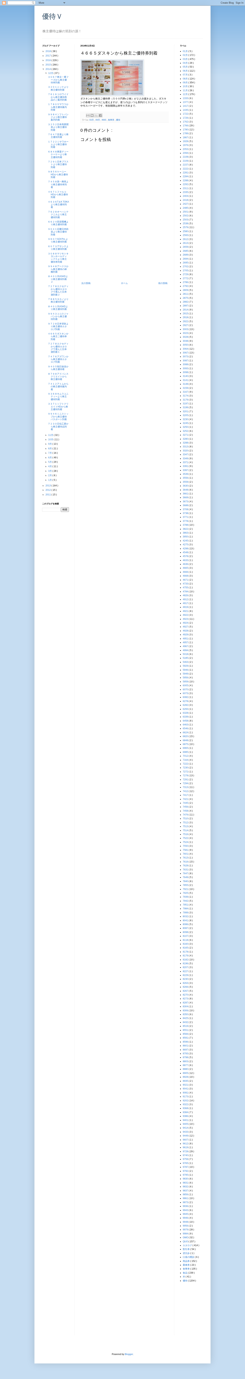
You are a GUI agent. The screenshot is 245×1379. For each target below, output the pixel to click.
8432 (186, 1022)
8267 (186, 991)
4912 (186, 599)
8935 (186, 1081)
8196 (186, 963)
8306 (186, 1010)
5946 (186, 670)
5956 (186, 677)
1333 (186, 98)
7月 (50, 453)
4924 (186, 623)
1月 (50, 480)
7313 (186, 787)
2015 (48, 64)
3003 (186, 329)
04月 (185, 63)
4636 (186, 564)
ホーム (124, 283)
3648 (186, 489)
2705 (186, 270)
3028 (186, 337)
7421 (186, 799)
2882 (186, 301)
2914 (186, 309)
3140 (186, 376)
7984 (186, 908)
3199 (186, 407)
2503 (186, 219)
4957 (186, 642)
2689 (186, 254)
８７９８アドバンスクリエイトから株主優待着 (58, 376)
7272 (186, 771)
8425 (186, 1018)
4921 (186, 611)
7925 (186, 893)
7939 (186, 897)
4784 (186, 591)
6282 (186, 705)
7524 (186, 842)
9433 (186, 1132)
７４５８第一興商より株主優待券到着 (58, 184)
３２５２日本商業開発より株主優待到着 (58, 127)
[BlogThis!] (92, 115)
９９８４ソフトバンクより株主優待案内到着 (58, 117)
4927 (186, 626)
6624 (186, 732)
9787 (186, 1167)
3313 (186, 446)
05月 (185, 66)
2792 (186, 286)
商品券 (186, 1261)
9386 (186, 1116)
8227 (186, 971)
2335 (186, 192)
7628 (186, 865)
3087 (186, 360)
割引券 (186, 1249)
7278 (186, 775)
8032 (186, 916)
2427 (186, 204)
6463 (186, 724)
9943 (186, 1210)
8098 (186, 932)
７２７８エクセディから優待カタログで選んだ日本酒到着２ (58, 290)
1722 (186, 114)
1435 (186, 110)
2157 (186, 164)
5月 (50, 462)
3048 (186, 341)
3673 (186, 501)
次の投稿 (86, 283)
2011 (48, 494)
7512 (186, 822)
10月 (51, 439)
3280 (186, 439)
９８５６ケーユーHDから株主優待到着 (58, 174)
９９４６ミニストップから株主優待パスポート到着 (58, 416)
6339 (186, 716)
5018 (186, 654)
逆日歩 (186, 1253)
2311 (186, 188)
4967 (186, 646)
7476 (186, 814)
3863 (186, 532)
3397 (186, 470)
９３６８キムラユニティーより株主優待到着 (58, 396)
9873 (186, 1202)
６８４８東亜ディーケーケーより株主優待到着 (58, 154)
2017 (48, 55)
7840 (186, 881)
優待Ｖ (52, 16)
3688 (186, 505)
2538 (186, 223)
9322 (186, 1104)
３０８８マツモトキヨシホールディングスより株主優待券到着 (58, 257)
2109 (186, 161)
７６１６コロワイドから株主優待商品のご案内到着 (58, 97)
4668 (186, 575)
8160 (186, 944)
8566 (186, 1034)
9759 (186, 1159)
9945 (186, 1214)
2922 (186, 321)
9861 (186, 1198)
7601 (186, 854)
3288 (186, 442)
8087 (186, 928)
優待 (118, 120)
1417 (186, 106)
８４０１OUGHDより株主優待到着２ (58, 279)
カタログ (188, 1245)
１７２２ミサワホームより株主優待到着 (58, 144)
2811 (186, 294)
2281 (186, 172)
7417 (186, 795)
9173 (186, 1096)
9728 (186, 1151)
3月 (50, 471)
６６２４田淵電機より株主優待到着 (58, 223)
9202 (186, 1100)
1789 (186, 133)
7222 (186, 763)
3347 (186, 454)
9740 (186, 1155)
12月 (51, 73)
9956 (186, 1225)
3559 (186, 482)
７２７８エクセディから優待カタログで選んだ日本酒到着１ (58, 347)
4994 (186, 650)
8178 (186, 951)
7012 (186, 756)
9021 (186, 1085)
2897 (186, 305)
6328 (186, 713)
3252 (186, 431)
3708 (186, 509)
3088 (186, 364)
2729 (186, 274)
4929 (186, 634)
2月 (50, 475)
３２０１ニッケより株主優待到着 (58, 88)
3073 (186, 356)
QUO (186, 1241)
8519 (186, 1026)
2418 (186, 200)
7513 (186, 826)
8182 (186, 959)
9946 (186, 1218)
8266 (186, 987)
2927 (186, 325)
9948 (186, 1222)
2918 (186, 317)
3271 (186, 435)
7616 (186, 861)
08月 (185, 78)
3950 (186, 536)
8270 (186, 994)
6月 (50, 457)
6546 (186, 728)
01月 (185, 51)
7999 (186, 912)
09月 (98, 120)
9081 (186, 1092)
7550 (186, 846)
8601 (186, 1045)
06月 (185, 71)
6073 (186, 693)
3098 (186, 372)
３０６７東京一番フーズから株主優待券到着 (58, 80)
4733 (186, 583)
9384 (186, 1112)
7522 (186, 838)
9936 (186, 1206)
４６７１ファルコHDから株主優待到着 (58, 194)
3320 (186, 450)
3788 (186, 525)
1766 (186, 125)
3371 (186, 462)
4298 (186, 548)
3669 (186, 497)
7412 (186, 791)
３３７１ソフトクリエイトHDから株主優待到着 (58, 406)
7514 (186, 830)
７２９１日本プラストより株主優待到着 (58, 164)
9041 (186, 1088)
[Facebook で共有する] (100, 115)
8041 (186, 920)
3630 (186, 485)
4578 (186, 556)
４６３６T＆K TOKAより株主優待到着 (58, 204)
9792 (186, 1171)
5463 (186, 662)
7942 (186, 901)
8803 (186, 1061)
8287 (186, 1002)
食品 (185, 1272)
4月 (50, 466)
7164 (186, 760)
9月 (50, 444)
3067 (186, 352)
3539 (186, 474)
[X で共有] (96, 115)
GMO (186, 1237)
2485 (186, 208)
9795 (186, 1175)
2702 (186, 266)
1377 (186, 102)
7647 (186, 873)
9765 (186, 1163)
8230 (186, 979)
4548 (186, 552)
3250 (186, 427)
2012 (48, 490)
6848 (186, 740)
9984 (186, 1233)
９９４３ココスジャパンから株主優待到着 (58, 316)
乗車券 (186, 1265)
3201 (186, 411)
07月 (185, 74)
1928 (186, 141)
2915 (186, 313)
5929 (186, 666)
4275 (186, 544)
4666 (186, 572)
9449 (186, 1135)
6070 (186, 689)
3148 (186, 384)
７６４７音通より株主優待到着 (58, 135)
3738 (186, 513)
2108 (186, 157)
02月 (185, 55)
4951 (186, 638)
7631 (186, 869)
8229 (186, 975)
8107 (186, 936)
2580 (186, 231)
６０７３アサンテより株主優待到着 (58, 247)
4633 (186, 560)
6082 (186, 697)
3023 (186, 333)
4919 (186, 607)
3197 (186, 403)
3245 (186, 423)
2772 (186, 278)
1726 (186, 118)
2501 (186, 211)
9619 (186, 1147)
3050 (186, 345)
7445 (186, 803)
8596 (186, 1041)
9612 (186, 1143)
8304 (186, 1006)
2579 (186, 227)
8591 (186, 1037)
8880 (186, 1069)
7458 (186, 811)
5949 (186, 673)
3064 (186, 349)
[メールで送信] (88, 115)
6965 (186, 748)
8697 (186, 1049)
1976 (186, 145)
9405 (186, 1124)
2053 (186, 149)
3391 (186, 466)
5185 (186, 658)
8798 (186, 1057)
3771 (186, 517)
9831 (186, 1182)
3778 (186, 521)
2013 (48, 485)
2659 (186, 247)
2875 (186, 298)
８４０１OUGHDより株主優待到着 (58, 307)
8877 (186, 1065)
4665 (104, 120)
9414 (186, 1128)
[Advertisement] (124, 253)
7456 (186, 806)
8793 (186, 1053)
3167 (186, 392)
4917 (186, 603)
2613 (186, 243)
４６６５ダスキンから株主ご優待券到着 (58, 336)
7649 (186, 877)
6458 (186, 720)
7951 (186, 904)
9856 (186, 1194)
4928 (186, 630)
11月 (51, 435)
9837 (186, 1190)
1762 (186, 121)
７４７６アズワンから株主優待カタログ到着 (58, 359)
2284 (186, 176)
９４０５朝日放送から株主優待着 (58, 368)
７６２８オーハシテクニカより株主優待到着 (58, 214)
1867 (186, 137)
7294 (186, 783)
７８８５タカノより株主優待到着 (58, 300)
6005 (186, 685)
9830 (186, 1178)
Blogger (129, 1354)
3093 (186, 368)
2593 (186, 235)
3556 (186, 478)
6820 (186, 736)
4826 (186, 595)
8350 (186, 1014)
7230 (186, 767)
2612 (186, 239)
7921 (186, 889)
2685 (186, 251)
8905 (186, 1073)
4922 (186, 615)
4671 (186, 580)
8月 (50, 448)
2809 (186, 290)
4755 (186, 587)
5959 (186, 681)
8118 (186, 940)
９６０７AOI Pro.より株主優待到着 (58, 240)
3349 (186, 458)
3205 (186, 415)
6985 (186, 752)
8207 (186, 967)
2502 (186, 215)
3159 (186, 388)
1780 (186, 129)
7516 (186, 834)
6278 (186, 701)
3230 (186, 419)
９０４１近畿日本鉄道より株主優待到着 (58, 232)
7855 (186, 885)
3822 (186, 529)
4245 (186, 540)
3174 (186, 395)
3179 (186, 399)
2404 (186, 196)
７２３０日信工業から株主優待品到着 (58, 426)
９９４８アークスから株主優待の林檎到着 (58, 269)
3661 (186, 493)
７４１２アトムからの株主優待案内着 (58, 386)
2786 (186, 282)
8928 (186, 1077)
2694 (186, 258)
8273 (186, 998)
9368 (186, 1108)
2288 (186, 180)
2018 (48, 51)
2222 (186, 168)
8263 (186, 983)
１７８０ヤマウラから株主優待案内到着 (58, 107)
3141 (186, 380)
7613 (186, 857)
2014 (48, 69)
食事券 (111, 120)
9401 (186, 1120)
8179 (186, 955)
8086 (186, 924)
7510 (186, 818)
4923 (186, 619)
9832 (186, 1186)
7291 (186, 779)
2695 (186, 262)
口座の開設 (189, 1257)
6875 (186, 744)
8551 (186, 1030)
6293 (186, 709)
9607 (186, 1139)
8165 (186, 947)
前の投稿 (162, 283)
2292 (186, 184)
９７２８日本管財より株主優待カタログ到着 (58, 326)
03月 (91, 120)
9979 (186, 1229)
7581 (186, 850)
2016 (48, 60)
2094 (186, 153)
